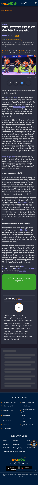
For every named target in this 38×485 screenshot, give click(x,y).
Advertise (16, 444)
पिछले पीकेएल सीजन (19, 107)
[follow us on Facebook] (11, 463)
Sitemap (29, 444)
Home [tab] (23, 3)
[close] (35, 470)
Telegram (22, 271)
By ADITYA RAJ (7, 35)
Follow (17, 35)
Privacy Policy (17, 448)
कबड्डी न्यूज (4, 24)
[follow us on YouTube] (23, 463)
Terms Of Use (7, 451)
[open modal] (34, 443)
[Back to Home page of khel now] (9, 3)
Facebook (18, 268)
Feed (28, 440)
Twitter (25, 268)
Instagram (33, 268)
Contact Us (6, 448)
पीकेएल (15, 97)
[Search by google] (26, 3)
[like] (9, 82)
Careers (15, 440)
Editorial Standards (19, 451)
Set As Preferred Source (13, 39)
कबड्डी (7, 97)
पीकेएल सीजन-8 (23, 203)
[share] (28, 82)
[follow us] (22, 82)
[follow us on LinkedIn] (26, 463)
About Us (6, 444)
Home (5, 440)
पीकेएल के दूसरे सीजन (8, 157)
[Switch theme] (31, 3)
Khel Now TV (31, 448)
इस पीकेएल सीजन (23, 230)
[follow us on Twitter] (19, 463)
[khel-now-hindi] (35, 3)
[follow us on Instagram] (15, 463)
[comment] (16, 82)
